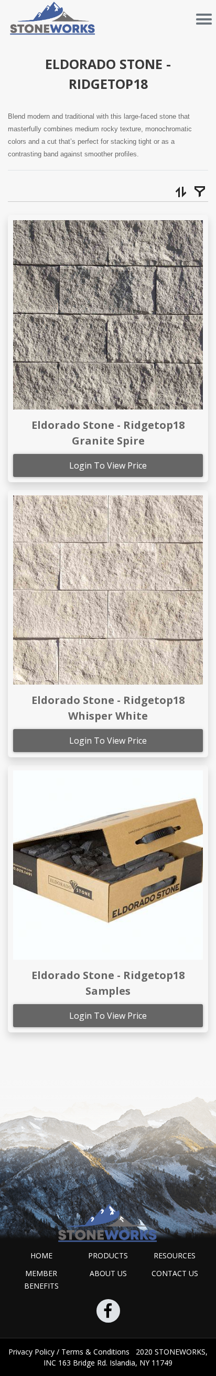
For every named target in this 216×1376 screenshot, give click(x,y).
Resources (175, 1255)
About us (108, 1273)
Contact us (175, 1273)
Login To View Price (108, 465)
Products (108, 1255)
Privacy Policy (32, 1352)
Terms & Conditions (96, 1352)
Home (41, 1255)
